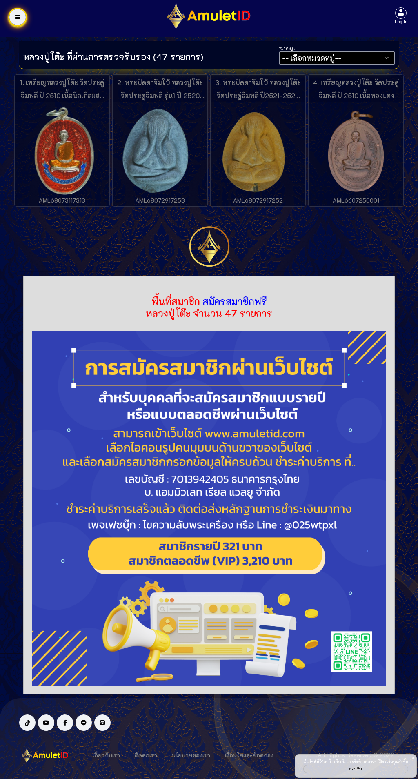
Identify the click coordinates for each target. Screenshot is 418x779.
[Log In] (401, 12)
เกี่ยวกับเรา (106, 755)
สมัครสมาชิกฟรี (234, 301)
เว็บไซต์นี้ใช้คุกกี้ (317, 761)
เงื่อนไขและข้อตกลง (249, 755)
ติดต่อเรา (146, 755)
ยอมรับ (355, 769)
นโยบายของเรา (191, 755)
